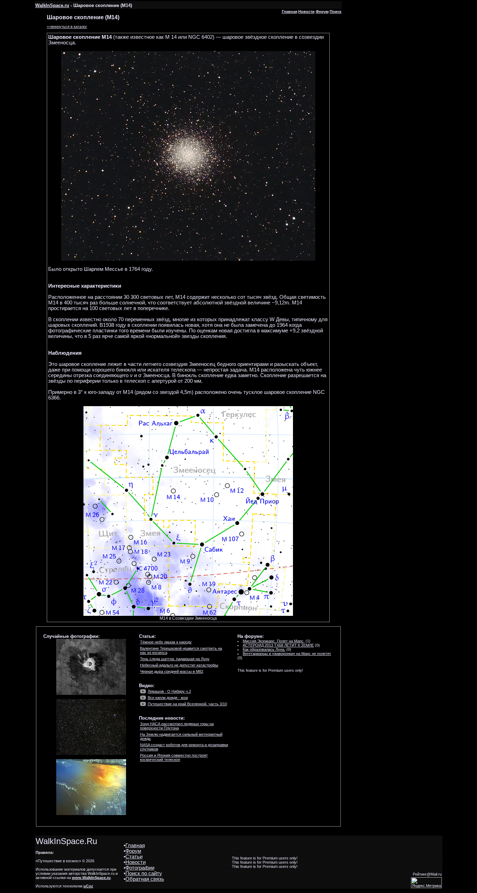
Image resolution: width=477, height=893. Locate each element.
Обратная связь (144, 879)
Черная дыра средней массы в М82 (171, 671)
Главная (289, 11)
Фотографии (139, 868)
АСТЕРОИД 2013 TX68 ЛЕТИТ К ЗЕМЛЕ (278, 645)
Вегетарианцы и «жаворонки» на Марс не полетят (287, 653)
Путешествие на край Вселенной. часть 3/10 (187, 704)
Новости (306, 11)
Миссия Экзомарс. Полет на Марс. (273, 641)
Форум (322, 11)
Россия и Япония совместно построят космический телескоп (174, 757)
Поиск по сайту (143, 873)
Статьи (133, 856)
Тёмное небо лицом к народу (166, 642)
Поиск (336, 11)
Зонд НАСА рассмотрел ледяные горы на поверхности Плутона (177, 726)
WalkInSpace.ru (52, 5)
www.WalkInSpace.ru (91, 878)
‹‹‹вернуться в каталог (67, 26)
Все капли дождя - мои (168, 698)
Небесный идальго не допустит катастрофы (179, 665)
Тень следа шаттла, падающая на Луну (175, 659)
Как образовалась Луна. (264, 649)
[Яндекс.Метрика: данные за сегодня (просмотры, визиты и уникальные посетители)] (426, 882)
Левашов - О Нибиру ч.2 (169, 691)
